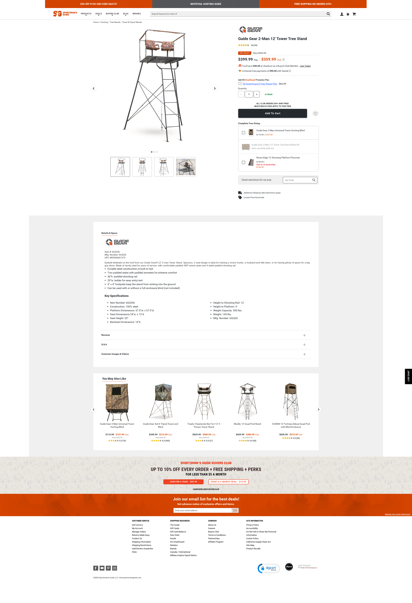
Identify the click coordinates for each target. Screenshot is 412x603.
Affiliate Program (215, 542)
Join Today (305, 66)
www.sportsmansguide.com (130, 578)
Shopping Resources (180, 521)
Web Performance (308, 567)
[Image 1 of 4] (120, 167)
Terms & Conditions (217, 535)
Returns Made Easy (141, 535)
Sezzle (173, 538)
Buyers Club (213, 531)
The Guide (174, 525)
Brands (173, 548)
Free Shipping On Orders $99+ (313, 4)
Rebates (174, 545)
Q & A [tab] (104, 344)
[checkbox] (241, 83)
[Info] (283, 59)
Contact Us (137, 538)
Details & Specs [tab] (109, 233)
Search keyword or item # (164, 14)
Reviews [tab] (105, 335)
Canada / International (180, 552)
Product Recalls (253, 548)
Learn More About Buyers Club (206, 489)
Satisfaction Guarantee (142, 548)
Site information (254, 521)
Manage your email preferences (397, 514)
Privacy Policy (252, 525)
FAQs (134, 552)
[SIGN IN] (341, 15)
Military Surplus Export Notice (183, 555)
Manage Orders (139, 531)
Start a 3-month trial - (228, 482)
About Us (212, 525)
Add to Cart (272, 113)
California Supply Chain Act (258, 542)
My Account (137, 528)
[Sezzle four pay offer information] (290, 71)
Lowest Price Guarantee (253, 197)
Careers (211, 528)
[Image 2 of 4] (142, 167)
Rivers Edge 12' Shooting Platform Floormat (278, 157)
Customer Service (140, 521)
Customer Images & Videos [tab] (115, 354)
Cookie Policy (252, 538)
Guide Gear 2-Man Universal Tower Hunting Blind (280, 130)
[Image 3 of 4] (164, 167)
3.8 (252, 45)
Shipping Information (141, 542)
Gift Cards (174, 528)
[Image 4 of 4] (186, 167)
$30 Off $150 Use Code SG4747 (98, 4)
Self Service (137, 525)
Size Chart (174, 535)
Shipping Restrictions (141, 545)
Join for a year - (183, 482)
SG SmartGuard (177, 542)
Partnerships (214, 538)
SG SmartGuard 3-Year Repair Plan (260, 83)
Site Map (250, 545)
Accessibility (252, 528)
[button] (348, 14)
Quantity (242, 88)
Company (212, 521)
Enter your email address (186, 510)
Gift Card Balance (178, 531)
